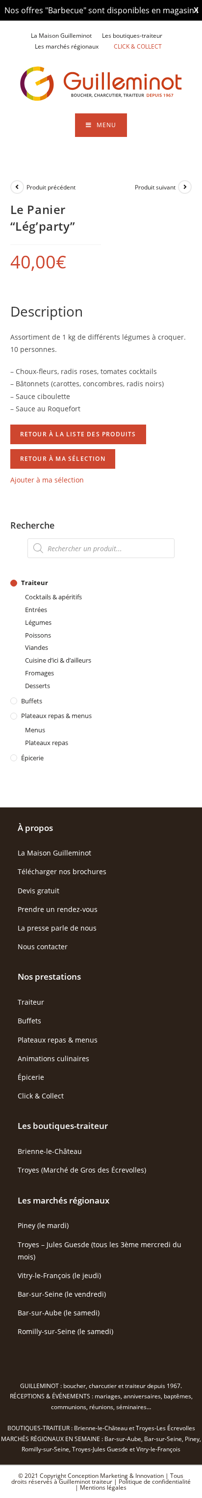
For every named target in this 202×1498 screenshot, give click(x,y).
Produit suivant (155, 187)
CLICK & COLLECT (138, 46)
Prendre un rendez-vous (58, 909)
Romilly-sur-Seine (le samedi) (65, 1331)
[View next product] (185, 187)
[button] (47, 480)
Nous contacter (43, 946)
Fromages (39, 673)
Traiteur (34, 582)
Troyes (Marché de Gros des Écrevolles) (82, 1170)
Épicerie (32, 757)
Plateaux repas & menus (56, 715)
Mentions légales (103, 1487)
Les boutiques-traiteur (132, 35)
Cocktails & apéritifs (53, 596)
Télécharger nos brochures (62, 871)
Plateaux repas (46, 742)
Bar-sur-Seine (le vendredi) (62, 1294)
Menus (35, 729)
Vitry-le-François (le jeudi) (59, 1275)
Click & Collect (41, 1095)
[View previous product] (17, 187)
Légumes (38, 622)
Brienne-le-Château (50, 1151)
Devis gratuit (38, 890)
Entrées (36, 609)
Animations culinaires (53, 1058)
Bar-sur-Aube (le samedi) (59, 1312)
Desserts (37, 685)
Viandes (36, 647)
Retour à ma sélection (62, 459)
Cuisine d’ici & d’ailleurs (58, 660)
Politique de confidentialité (155, 1481)
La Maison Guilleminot (61, 35)
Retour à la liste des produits (78, 434)
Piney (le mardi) (43, 1225)
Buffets (31, 700)
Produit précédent (51, 187)
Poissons (38, 635)
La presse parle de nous (57, 928)
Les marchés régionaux (67, 46)
